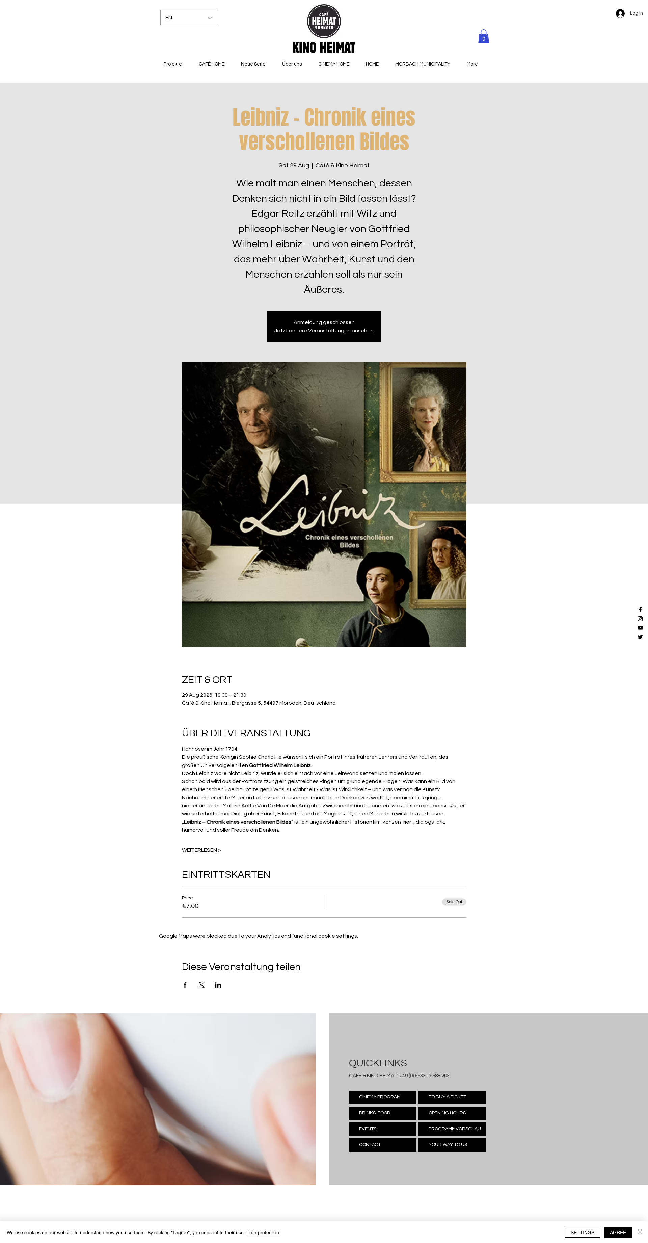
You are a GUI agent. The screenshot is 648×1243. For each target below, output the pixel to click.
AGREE (618, 1232)
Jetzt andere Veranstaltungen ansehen (324, 330)
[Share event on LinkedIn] (218, 985)
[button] (483, 36)
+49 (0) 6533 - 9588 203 (424, 1075)
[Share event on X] (201, 985)
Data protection (262, 1232)
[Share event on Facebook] (185, 985)
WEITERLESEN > (201, 850)
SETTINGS (582, 1232)
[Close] (640, 1232)
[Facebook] (640, 609)
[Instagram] (640, 618)
